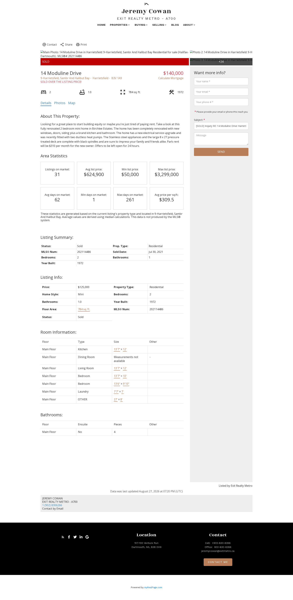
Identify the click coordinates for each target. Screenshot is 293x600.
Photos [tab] (59, 103)
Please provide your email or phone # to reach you (222, 111)
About (188, 24)
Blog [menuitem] (175, 24)
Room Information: (58, 332)
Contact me (218, 562)
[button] (63, 537)
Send (221, 152)
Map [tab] (71, 103)
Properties (119, 24)
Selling (158, 24)
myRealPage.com (153, 587)
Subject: (198, 119)
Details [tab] (46, 103)
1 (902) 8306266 (52, 505)
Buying (140, 24)
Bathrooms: (52, 414)
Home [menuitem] (101, 24)
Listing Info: (52, 277)
